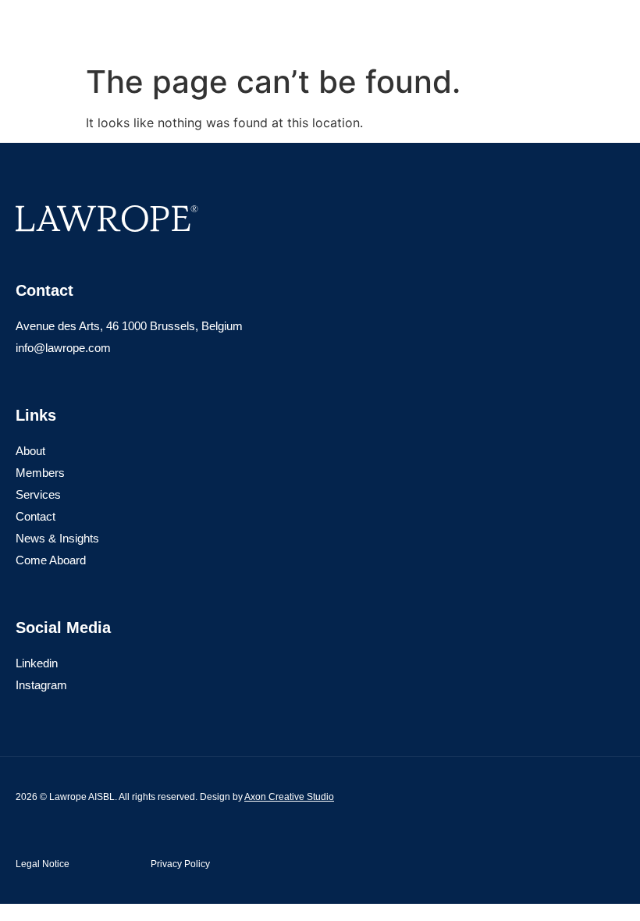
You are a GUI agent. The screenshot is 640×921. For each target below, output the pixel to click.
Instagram (41, 685)
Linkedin (37, 663)
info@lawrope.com (63, 347)
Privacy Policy (180, 864)
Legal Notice (42, 864)
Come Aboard (51, 560)
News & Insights (57, 538)
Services (38, 494)
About (30, 450)
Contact (35, 516)
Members (40, 472)
